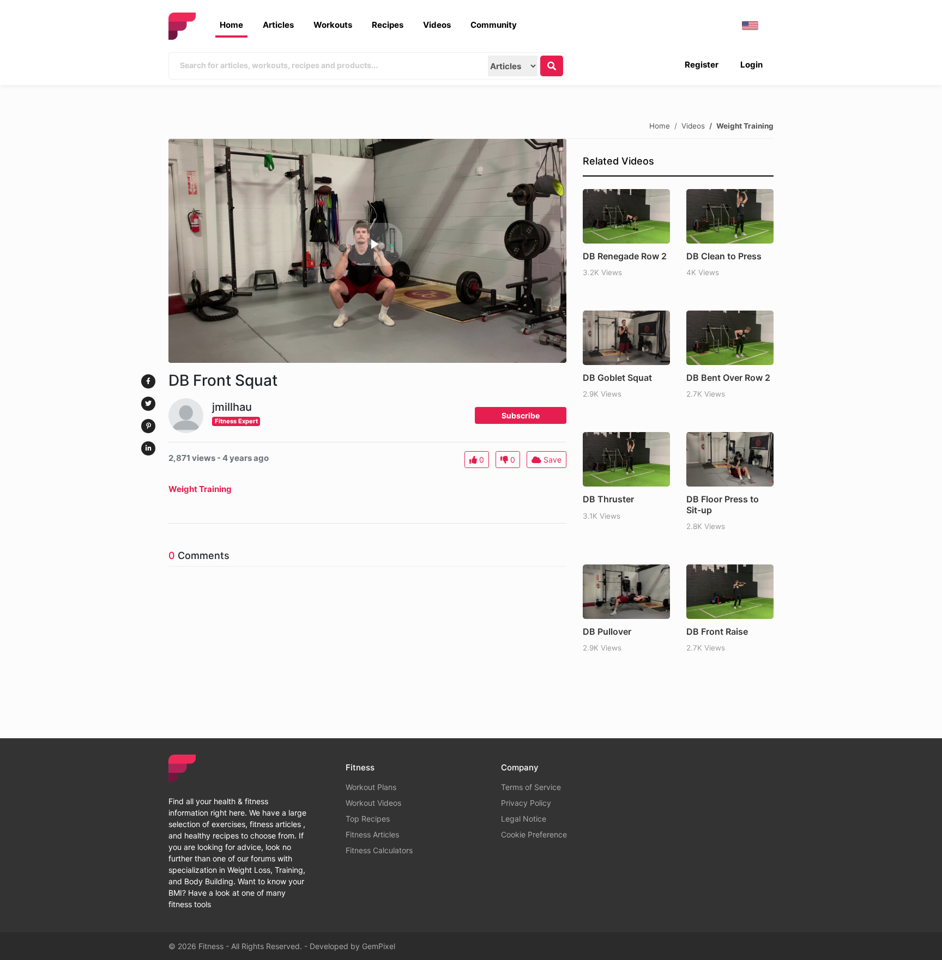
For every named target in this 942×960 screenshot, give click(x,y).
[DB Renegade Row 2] (626, 216)
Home (231, 25)
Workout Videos (373, 802)
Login (751, 64)
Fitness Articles (372, 834)
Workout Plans (371, 787)
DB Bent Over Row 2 (728, 377)
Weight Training (745, 125)
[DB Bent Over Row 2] (730, 338)
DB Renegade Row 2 (625, 256)
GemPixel (378, 946)
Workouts (332, 25)
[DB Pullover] (626, 591)
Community (493, 25)
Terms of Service (531, 787)
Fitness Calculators (379, 850)
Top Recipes (368, 818)
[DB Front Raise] (730, 591)
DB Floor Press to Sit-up (722, 504)
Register (701, 64)
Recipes (387, 25)
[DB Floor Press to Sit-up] (730, 459)
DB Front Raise (717, 631)
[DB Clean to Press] (730, 216)
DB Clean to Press (724, 256)
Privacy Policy (526, 802)
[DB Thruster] (626, 459)
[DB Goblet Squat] (626, 338)
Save (551, 459)
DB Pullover (607, 631)
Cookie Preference (534, 834)
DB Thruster (608, 499)
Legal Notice (523, 818)
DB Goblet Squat (617, 377)
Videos (437, 25)
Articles (278, 25)
